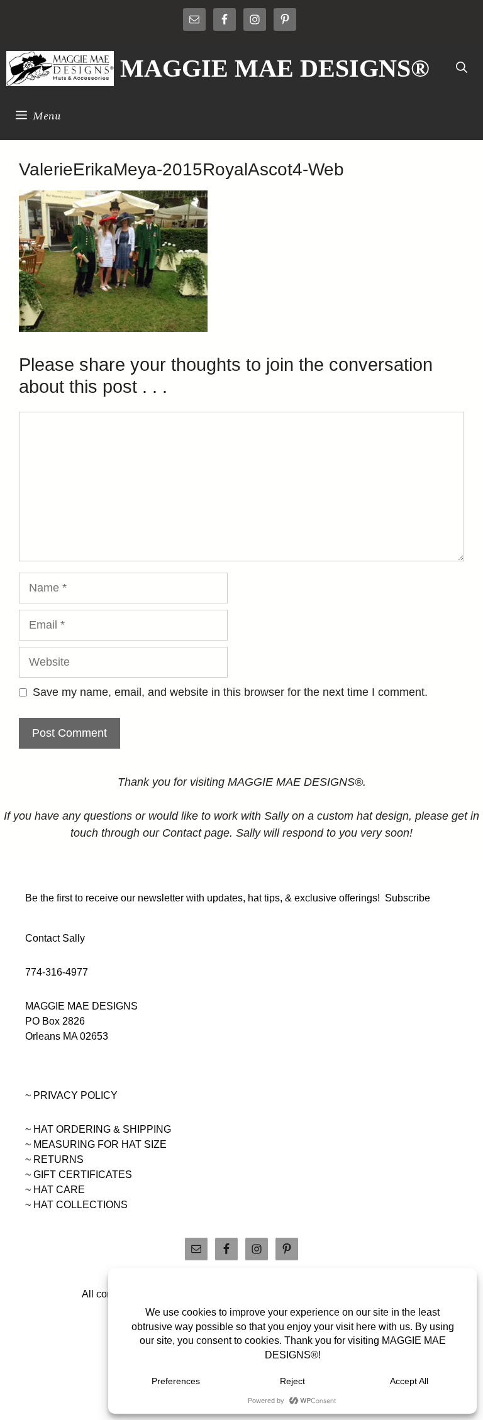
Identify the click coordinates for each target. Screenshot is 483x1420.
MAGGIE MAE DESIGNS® (275, 68)
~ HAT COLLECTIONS (76, 1204)
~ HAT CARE (55, 1189)
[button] (461, 68)
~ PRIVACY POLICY (71, 1095)
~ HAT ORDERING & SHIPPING (98, 1129)
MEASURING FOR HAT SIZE (100, 1144)
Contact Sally (55, 938)
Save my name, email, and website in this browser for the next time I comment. (230, 692)
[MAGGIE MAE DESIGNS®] (60, 68)
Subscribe (407, 898)
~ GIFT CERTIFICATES (78, 1174)
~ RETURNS (54, 1159)
